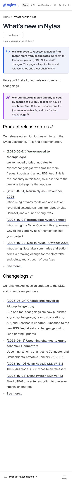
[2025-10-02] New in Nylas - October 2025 (38, 243)
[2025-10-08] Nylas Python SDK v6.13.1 (35, 376)
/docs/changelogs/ (45, 51)
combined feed (21, 106)
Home (6, 17)
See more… (14, 266)
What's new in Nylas (24, 17)
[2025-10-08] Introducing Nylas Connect (36, 220)
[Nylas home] (9, 5)
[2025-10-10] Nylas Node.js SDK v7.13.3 (35, 364)
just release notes (23, 110)
